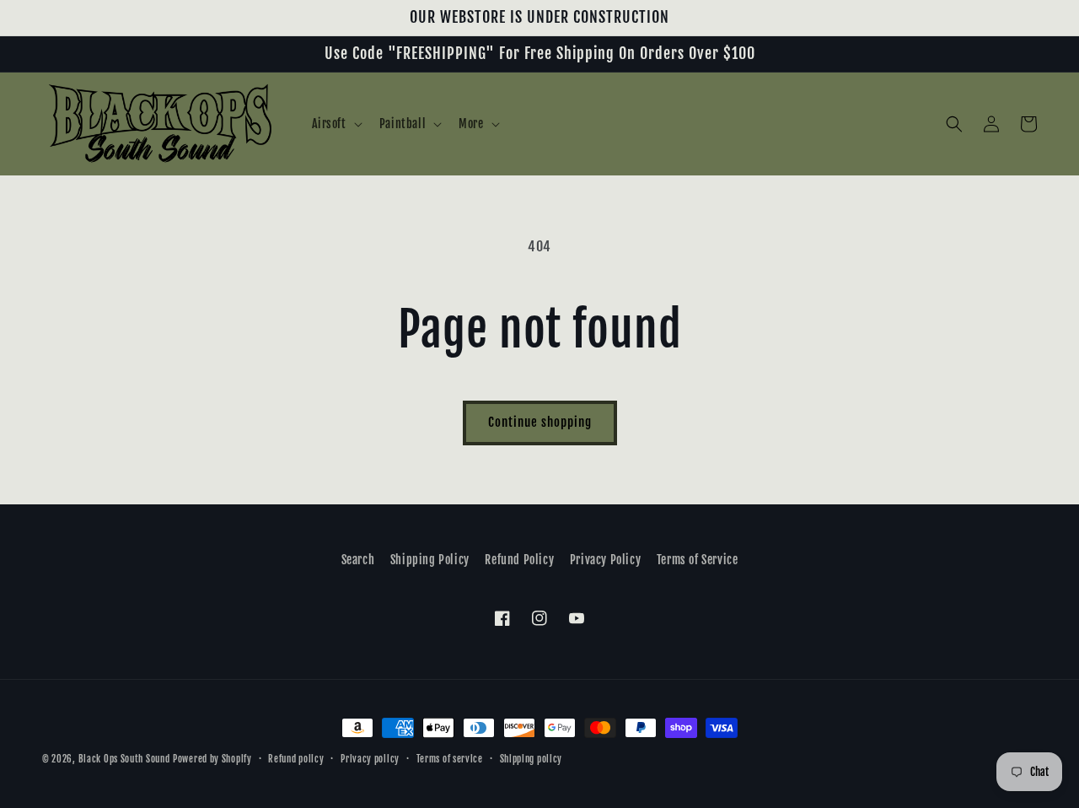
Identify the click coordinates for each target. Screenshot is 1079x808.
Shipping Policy (430, 559)
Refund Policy (519, 559)
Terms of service (449, 759)
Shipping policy (531, 759)
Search (358, 559)
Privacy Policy (605, 559)
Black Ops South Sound (124, 759)
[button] (335, 124)
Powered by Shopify (212, 759)
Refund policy (296, 759)
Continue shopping (540, 422)
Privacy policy (370, 759)
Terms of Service (697, 559)
